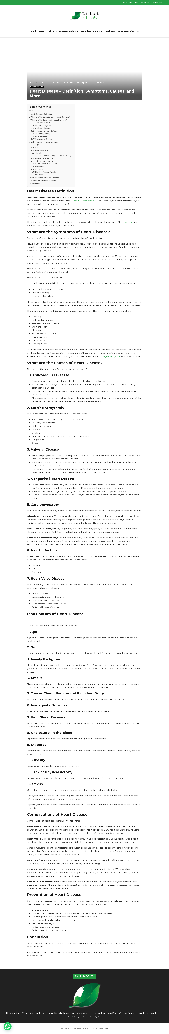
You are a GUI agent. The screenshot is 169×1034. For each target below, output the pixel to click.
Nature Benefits (126, 31)
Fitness (53, 31)
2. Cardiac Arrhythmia (43, 126)
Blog (136, 2)
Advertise (144, 2)
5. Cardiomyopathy (42, 134)
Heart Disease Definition (41, 114)
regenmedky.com (112, 356)
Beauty (42, 31)
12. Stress (39, 175)
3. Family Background (43, 150)
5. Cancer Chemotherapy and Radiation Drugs (53, 156)
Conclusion (35, 184)
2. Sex (37, 148)
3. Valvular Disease (42, 128)
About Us (127, 2)
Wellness (110, 31)
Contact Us (156, 2)
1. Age (36, 145)
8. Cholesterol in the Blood (46, 164)
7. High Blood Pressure (43, 161)
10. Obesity (39, 169)
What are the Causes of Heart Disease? (48, 120)
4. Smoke (38, 153)
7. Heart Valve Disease (43, 139)
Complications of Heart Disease (44, 178)
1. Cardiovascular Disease (44, 123)
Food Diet (98, 31)
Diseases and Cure (68, 31)
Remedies (86, 31)
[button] (8, 1026)
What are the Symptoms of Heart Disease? (50, 117)
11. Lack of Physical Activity (45, 172)
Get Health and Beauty (100, 1029)
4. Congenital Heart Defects (46, 131)
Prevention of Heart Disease (43, 181)
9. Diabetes (39, 167)
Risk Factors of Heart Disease (44, 142)
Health (33, 31)
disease (129, 222)
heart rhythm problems (85, 200)
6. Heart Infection (41, 136)
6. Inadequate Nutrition (44, 158)
